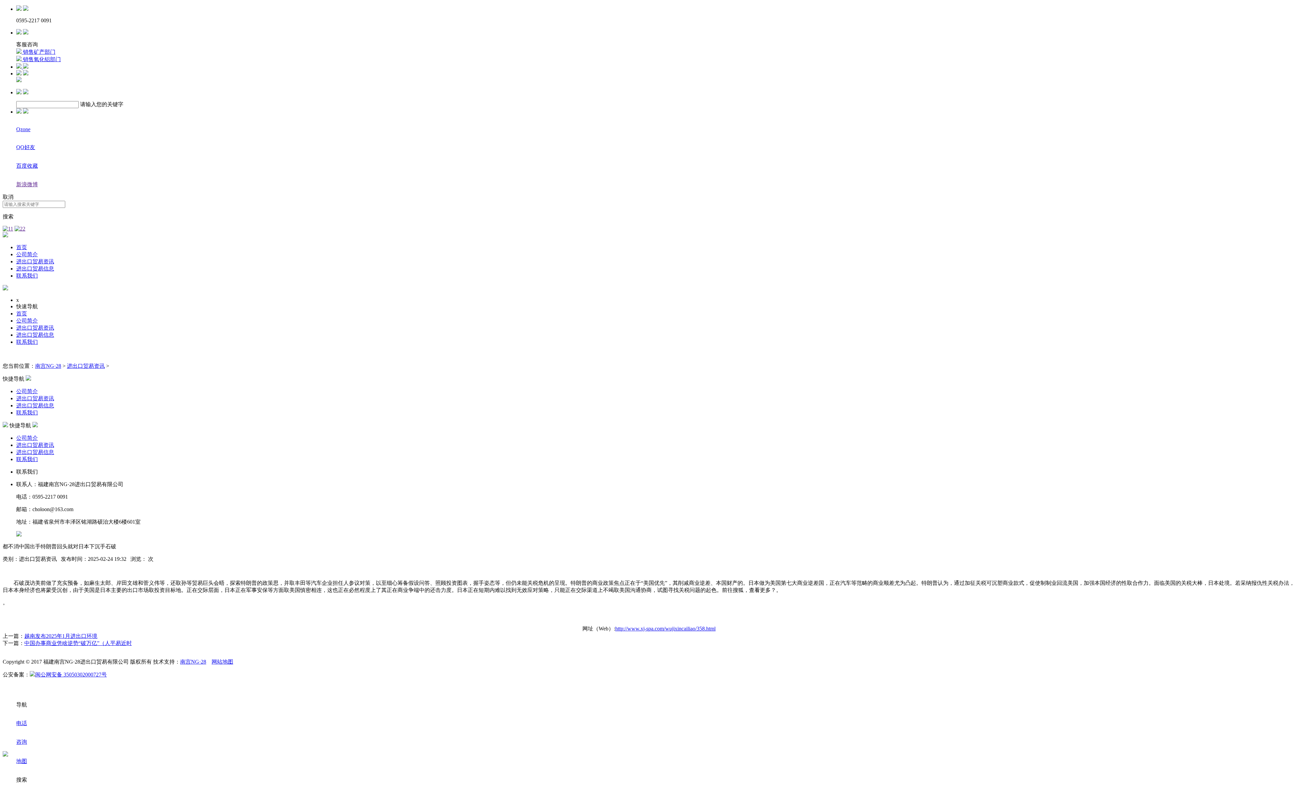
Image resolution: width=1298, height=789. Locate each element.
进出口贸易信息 (35, 268)
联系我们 (27, 276)
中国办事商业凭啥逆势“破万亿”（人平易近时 (78, 643)
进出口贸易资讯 (35, 261)
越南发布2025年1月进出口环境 (60, 636)
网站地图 (222, 662)
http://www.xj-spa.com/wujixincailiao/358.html (665, 628)
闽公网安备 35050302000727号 (71, 674)
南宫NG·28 (48, 366)
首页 (21, 247)
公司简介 (27, 254)
